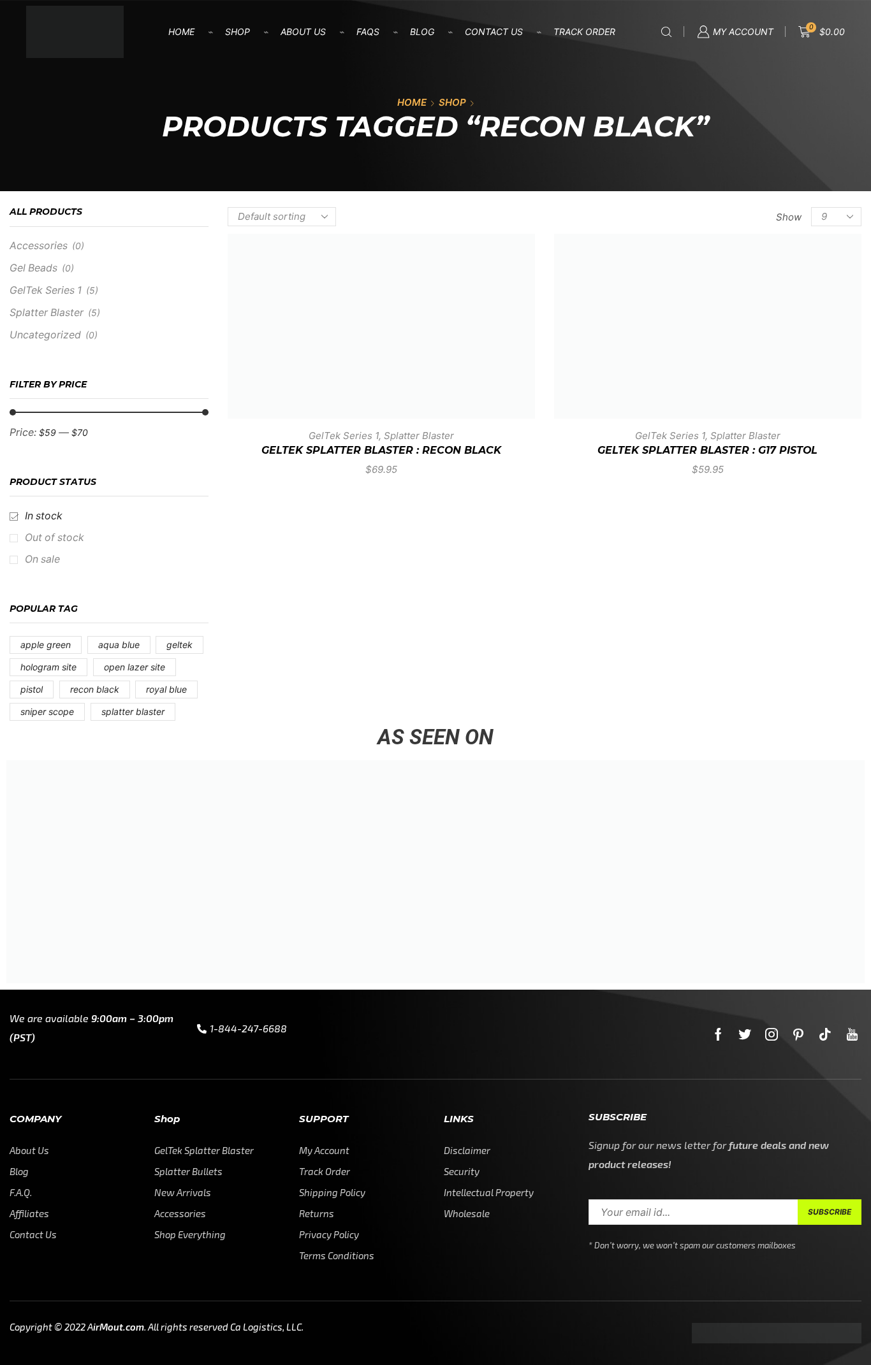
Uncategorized (45, 335)
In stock (43, 516)
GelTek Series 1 (344, 436)
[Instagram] (771, 1034)
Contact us (494, 31)
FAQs (367, 31)
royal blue (166, 689)
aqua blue (119, 644)
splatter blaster (133, 711)
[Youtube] (852, 1034)
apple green (45, 644)
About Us (303, 31)
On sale (42, 559)
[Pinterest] (798, 1034)
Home (181, 31)
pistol (31, 689)
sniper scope (47, 711)
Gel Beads (33, 268)
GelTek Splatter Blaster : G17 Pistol (707, 450)
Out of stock (54, 537)
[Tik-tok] (825, 1034)
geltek (179, 644)
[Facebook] (718, 1034)
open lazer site (134, 666)
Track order (584, 31)
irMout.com (118, 1326)
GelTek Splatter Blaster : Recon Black (381, 450)
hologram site (48, 666)
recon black (94, 689)
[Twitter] (744, 1034)
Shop (237, 31)
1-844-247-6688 (248, 1028)
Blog (422, 31)
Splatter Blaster (419, 436)
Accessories (39, 246)
